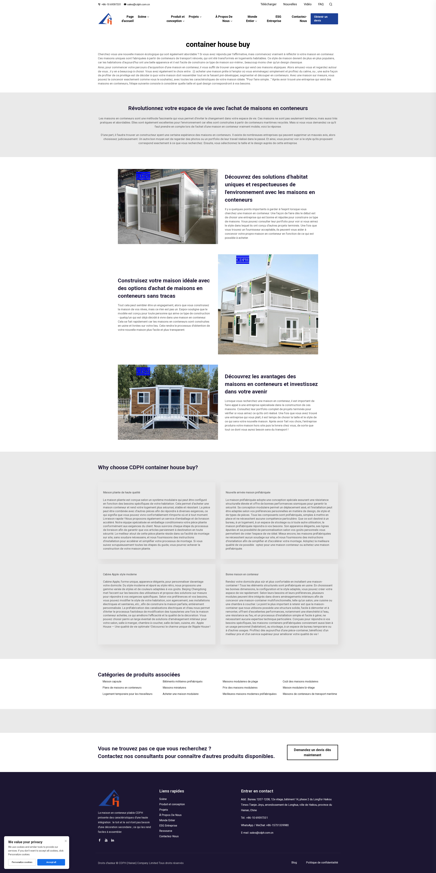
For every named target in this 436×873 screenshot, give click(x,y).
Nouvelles (290, 4)
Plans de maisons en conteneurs (122, 687)
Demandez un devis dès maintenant (312, 752)
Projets (194, 16)
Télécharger (268, 4)
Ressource (165, 830)
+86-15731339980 (277, 825)
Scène (142, 16)
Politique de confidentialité (322, 862)
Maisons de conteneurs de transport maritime (310, 694)
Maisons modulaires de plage (240, 681)
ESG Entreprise (274, 19)
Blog (294, 862)
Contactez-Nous (299, 19)
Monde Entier (251, 19)
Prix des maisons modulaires (240, 687)
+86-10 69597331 (111, 4)
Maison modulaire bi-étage (299, 687)
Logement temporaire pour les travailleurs (127, 694)
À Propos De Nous (223, 19)
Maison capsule (112, 681)
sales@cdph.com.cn (138, 4)
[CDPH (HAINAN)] (105, 19)
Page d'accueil (128, 19)
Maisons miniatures (174, 687)
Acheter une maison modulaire (181, 694)
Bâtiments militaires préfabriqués (183, 681)
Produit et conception (176, 19)
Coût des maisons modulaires (300, 681)
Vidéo (308, 4)
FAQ (321, 4)
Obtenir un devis (321, 18)
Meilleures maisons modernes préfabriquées (250, 694)
